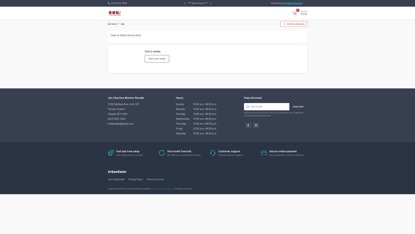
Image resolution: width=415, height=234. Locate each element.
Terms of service (155, 179)
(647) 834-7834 (119, 3)
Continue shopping (295, 24)
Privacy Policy (136, 179)
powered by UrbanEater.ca (162, 189)
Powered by (277, 3)
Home (114, 24)
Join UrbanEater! (116, 179)
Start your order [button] (156, 58)
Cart (122, 24)
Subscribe (298, 106)
